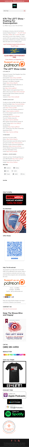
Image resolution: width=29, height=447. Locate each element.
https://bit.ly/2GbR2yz (12, 162)
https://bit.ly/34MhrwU (14, 126)
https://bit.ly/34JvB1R (11, 107)
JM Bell (10, 34)
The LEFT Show (22, 33)
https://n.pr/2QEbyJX (15, 123)
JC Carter (17, 34)
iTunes (7, 59)
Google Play (18, 59)
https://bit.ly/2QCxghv (14, 116)
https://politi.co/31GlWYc (13, 111)
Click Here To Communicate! (10, 309)
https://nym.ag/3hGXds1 (18, 104)
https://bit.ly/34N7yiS (17, 158)
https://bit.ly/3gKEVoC (11, 88)
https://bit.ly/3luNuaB (13, 97)
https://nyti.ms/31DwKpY (12, 119)
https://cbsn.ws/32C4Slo (15, 146)
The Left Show (19, 25)
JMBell (6, 25)
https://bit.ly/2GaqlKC (11, 151)
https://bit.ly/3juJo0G (17, 142)
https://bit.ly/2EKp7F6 (12, 83)
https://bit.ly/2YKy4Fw (12, 139)
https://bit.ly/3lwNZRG (15, 77)
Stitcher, (11, 59)
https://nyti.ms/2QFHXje (12, 132)
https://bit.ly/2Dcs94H (19, 91)
